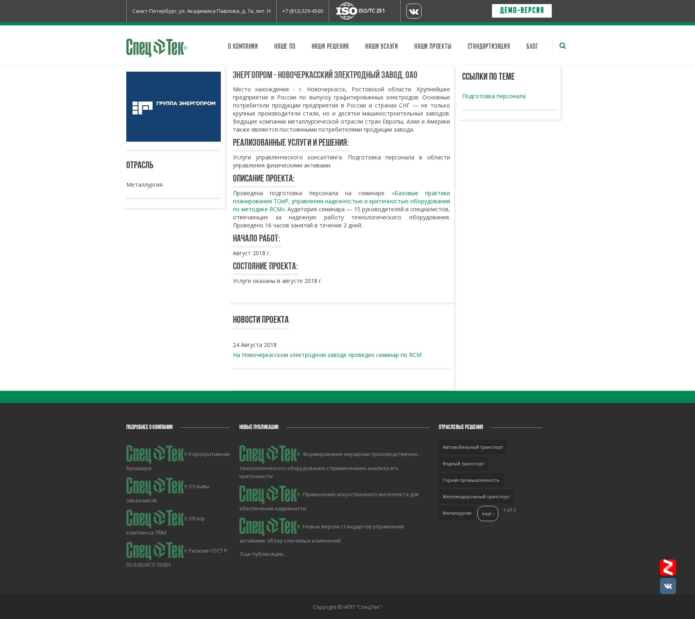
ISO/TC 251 (372, 10)
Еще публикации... (264, 553)
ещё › (488, 513)
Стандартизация (489, 46)
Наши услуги (381, 46)
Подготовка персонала (494, 96)
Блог (532, 46)
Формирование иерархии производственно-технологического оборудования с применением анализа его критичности (329, 465)
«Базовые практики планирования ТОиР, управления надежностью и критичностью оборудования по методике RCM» (341, 201)
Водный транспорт (463, 463)
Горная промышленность (471, 480)
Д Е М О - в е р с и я (521, 10)
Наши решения (331, 46)
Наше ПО (285, 46)
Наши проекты (433, 46)
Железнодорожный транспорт (476, 496)
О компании (243, 46)
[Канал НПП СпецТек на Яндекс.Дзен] (668, 567)
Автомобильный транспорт (473, 447)
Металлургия (457, 513)
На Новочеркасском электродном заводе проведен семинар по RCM (327, 355)
